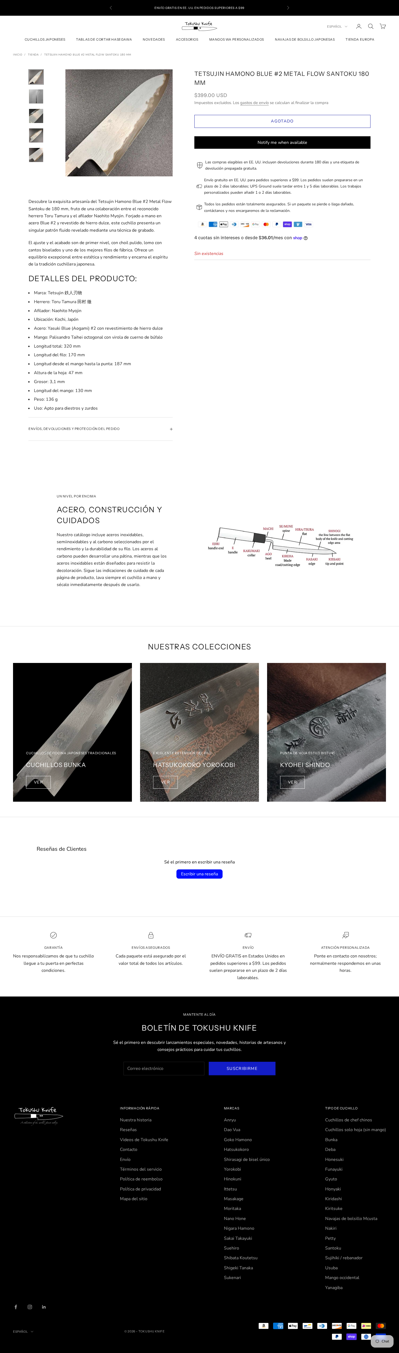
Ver (38, 782)
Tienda (33, 55)
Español (334, 26)
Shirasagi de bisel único (247, 1160)
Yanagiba (334, 1288)
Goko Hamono (238, 1140)
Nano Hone (235, 1219)
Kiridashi (333, 1199)
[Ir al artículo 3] (36, 116)
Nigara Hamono (239, 1228)
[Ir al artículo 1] (36, 77)
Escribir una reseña (199, 874)
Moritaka (232, 1209)
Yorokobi (232, 1169)
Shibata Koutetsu (241, 1258)
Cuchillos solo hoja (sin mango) (355, 1130)
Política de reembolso (141, 1179)
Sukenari (232, 1278)
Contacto (128, 1150)
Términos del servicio (141, 1169)
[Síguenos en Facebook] (15, 1307)
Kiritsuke (334, 1209)
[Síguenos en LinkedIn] (44, 1307)
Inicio (17, 55)
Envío (125, 1160)
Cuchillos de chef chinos (348, 1120)
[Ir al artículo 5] (36, 155)
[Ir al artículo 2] (36, 96)
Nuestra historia (135, 1120)
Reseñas (128, 1130)
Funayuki (334, 1169)
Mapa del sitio (133, 1199)
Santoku (333, 1248)
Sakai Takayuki (238, 1238)
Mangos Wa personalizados (236, 40)
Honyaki (333, 1189)
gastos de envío (254, 102)
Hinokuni (232, 1179)
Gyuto (331, 1179)
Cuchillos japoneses (45, 40)
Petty (330, 1238)
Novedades (154, 40)
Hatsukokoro (236, 1150)
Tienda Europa (360, 40)
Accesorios (187, 40)
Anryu (230, 1120)
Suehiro (231, 1248)
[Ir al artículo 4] (36, 135)
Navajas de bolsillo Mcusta (351, 1219)
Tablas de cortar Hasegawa (104, 40)
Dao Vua (232, 1130)
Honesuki (334, 1160)
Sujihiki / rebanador (344, 1258)
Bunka (331, 1140)
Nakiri (331, 1228)
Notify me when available (282, 142)
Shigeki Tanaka (238, 1268)
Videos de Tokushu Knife (144, 1140)
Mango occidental (342, 1278)
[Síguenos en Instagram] (30, 1307)
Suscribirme (242, 1068)
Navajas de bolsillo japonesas (305, 40)
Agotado (282, 121)
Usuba (331, 1268)
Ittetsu (230, 1189)
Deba (330, 1150)
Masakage (233, 1199)
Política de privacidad (140, 1189)
